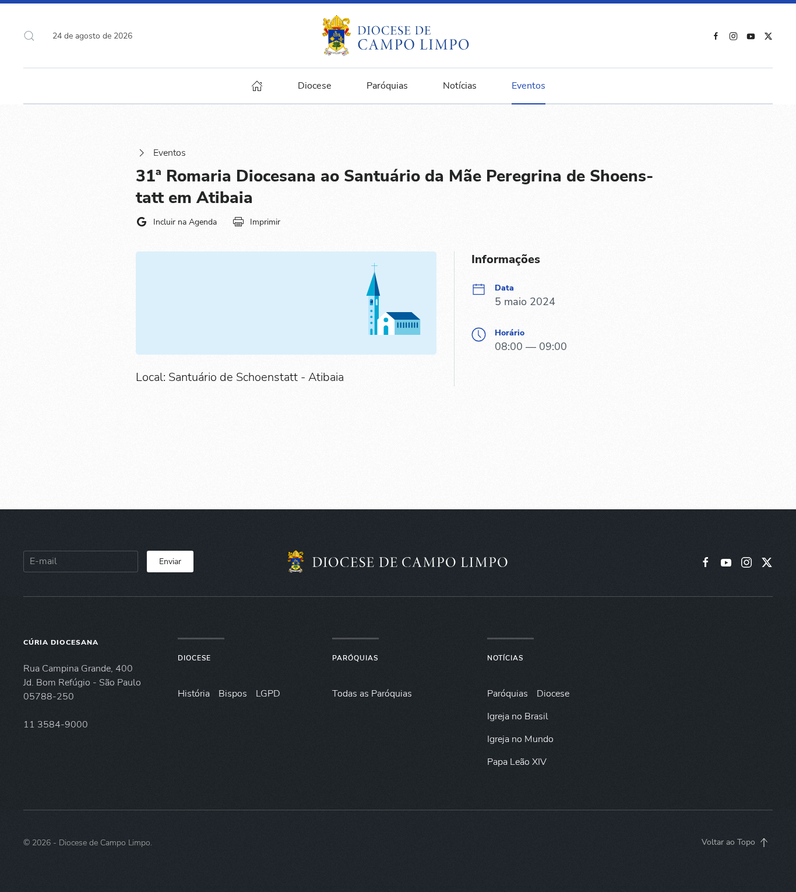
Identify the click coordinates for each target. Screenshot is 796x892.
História (194, 693)
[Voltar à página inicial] (398, 35)
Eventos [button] (528, 85)
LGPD (268, 693)
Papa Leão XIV (517, 761)
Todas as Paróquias (372, 693)
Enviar (170, 561)
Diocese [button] (315, 85)
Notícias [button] (460, 85)
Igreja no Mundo (520, 739)
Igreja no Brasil (517, 716)
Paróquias (387, 85)
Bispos (233, 693)
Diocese (194, 658)
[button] (29, 35)
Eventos (169, 152)
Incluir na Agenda (185, 222)
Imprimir (265, 222)
